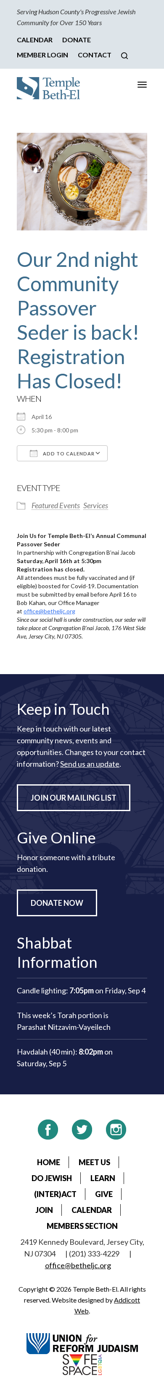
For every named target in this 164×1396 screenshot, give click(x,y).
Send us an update (89, 763)
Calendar (35, 40)
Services (95, 505)
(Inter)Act (55, 1194)
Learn (102, 1178)
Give (104, 1194)
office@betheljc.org (49, 611)
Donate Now (57, 902)
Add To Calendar (68, 453)
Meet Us (94, 1162)
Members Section (82, 1226)
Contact (94, 55)
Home (48, 1162)
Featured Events (56, 505)
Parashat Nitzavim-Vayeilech (64, 1026)
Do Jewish (52, 1178)
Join (44, 1210)
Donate (76, 40)
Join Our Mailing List (73, 797)
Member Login (42, 55)
